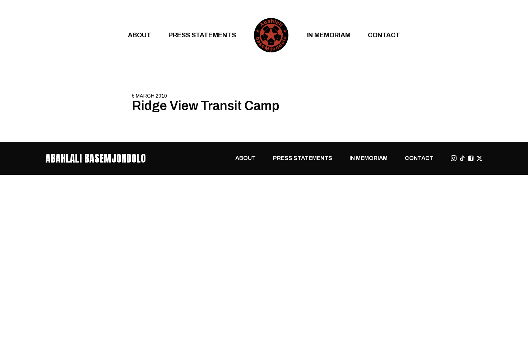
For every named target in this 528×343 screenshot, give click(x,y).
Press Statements (202, 35)
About (139, 35)
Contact (384, 35)
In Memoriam (328, 35)
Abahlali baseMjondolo (96, 158)
